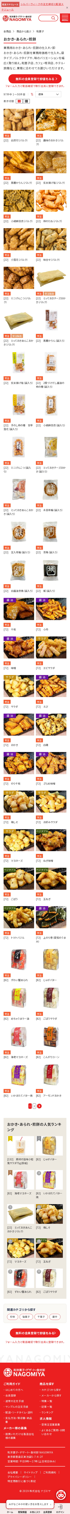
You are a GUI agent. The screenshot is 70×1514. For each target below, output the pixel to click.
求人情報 (46, 1418)
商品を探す (47, 1384)
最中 (54, 1316)
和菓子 (40, 31)
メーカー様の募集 (15, 1428)
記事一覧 (46, 1406)
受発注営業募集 (50, 1424)
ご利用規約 (49, 1472)
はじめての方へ (14, 1390)
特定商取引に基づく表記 (22, 1481)
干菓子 (41, 1316)
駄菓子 (26, 1316)
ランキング (47, 1412)
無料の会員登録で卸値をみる (36, 79)
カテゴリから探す (51, 1390)
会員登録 (10, 1395)
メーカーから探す (51, 1395)
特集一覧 (46, 1401)
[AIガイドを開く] (61, 1494)
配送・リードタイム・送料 (19, 1412)
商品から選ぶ (24, 31)
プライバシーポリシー (20, 1477)
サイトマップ (31, 1472)
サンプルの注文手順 (16, 1406)
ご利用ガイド (12, 1384)
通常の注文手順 (14, 1401)
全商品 (7, 31)
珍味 (12, 1316)
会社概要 (13, 1472)
